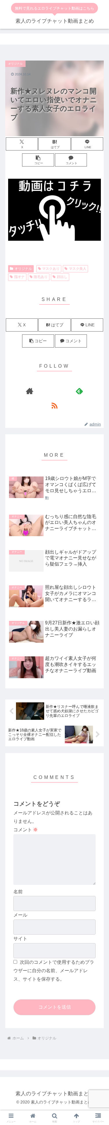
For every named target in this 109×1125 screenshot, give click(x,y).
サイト (20, 938)
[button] (38, 159)
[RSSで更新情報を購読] (54, 405)
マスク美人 (77, 269)
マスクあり (51, 269)
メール (20, 915)
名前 (18, 891)
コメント (25, 829)
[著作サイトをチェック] (29, 391)
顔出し (62, 277)
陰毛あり (41, 277)
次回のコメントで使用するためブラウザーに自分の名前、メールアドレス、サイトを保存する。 (53, 971)
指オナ (19, 277)
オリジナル (23, 269)
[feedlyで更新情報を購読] (79, 391)
